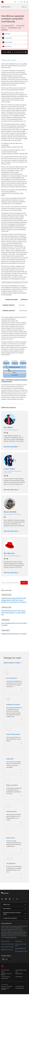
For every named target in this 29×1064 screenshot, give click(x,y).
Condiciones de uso (19, 986)
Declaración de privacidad (6, 986)
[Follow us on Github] (5, 433)
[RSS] (26, 52)
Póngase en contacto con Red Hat (6, 974)
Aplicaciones (10, 838)
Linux (19, 28)
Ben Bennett (8, 46)
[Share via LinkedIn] (10, 52)
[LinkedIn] (2, 899)
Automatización (11, 678)
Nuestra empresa (5, 941)
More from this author (11, 446)
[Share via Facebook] (8, 52)
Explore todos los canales (12, 663)
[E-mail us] (15, 52)
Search (24, 582)
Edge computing (12, 785)
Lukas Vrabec (8, 38)
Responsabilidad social (20, 948)
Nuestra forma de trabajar (7, 944)
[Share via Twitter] (13, 52)
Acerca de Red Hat (5, 970)
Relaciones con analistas (7, 949)
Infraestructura (11, 811)
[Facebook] (10, 899)
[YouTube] (6, 899)
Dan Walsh (7, 33)
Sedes (16, 971)
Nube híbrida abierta (13, 734)
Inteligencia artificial (13, 704)
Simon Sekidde (8, 42)
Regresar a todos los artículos (9, 60)
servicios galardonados (11, 937)
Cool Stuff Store (18, 976)
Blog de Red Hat (5, 7)
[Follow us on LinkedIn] (7, 433)
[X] (13, 899)
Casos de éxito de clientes (7, 946)
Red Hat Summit (4, 978)
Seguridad (4, 30)
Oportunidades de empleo (21, 951)
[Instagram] (17, 899)
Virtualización (10, 863)
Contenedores (12, 28)
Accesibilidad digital (19, 988)
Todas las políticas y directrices (5, 989)
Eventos (3, 971)
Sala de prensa (18, 941)
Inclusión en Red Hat (5, 976)
